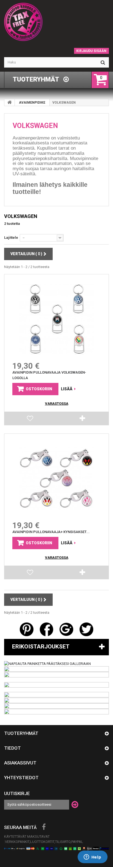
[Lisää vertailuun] (83, 420)
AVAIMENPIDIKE (32, 102)
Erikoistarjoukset (40, 646)
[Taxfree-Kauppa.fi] (56, 22)
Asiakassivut (20, 763)
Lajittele (11, 237)
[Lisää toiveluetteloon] (30, 419)
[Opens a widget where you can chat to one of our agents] (92, 857)
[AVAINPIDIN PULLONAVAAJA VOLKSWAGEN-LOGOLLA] (56, 319)
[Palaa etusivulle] (9, 102)
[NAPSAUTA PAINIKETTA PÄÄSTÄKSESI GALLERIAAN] (47, 663)
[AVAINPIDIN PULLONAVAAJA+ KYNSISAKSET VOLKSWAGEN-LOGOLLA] (56, 479)
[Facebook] (44, 827)
